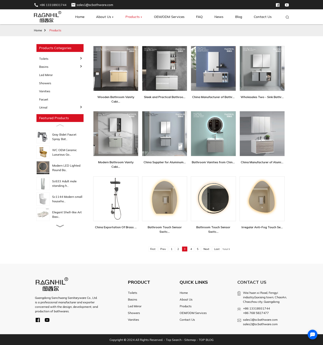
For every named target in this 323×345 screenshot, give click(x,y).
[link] (52, 284)
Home (38, 30)
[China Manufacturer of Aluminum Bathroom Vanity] (262, 133)
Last (216, 249)
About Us (186, 299)
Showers (45, 83)
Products (55, 30)
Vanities (44, 91)
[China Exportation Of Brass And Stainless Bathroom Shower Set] (116, 198)
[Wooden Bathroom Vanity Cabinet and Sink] (116, 68)
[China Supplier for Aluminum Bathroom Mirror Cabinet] (164, 133)
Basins (132, 299)
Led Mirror (46, 75)
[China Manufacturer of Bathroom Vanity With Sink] (213, 68)
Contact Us (187, 319)
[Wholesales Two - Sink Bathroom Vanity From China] (262, 68)
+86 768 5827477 (256, 313)
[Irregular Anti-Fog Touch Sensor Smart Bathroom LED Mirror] (262, 198)
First (152, 249)
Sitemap (190, 340)
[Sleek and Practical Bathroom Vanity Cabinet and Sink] (164, 68)
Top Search (174, 340)
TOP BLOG (206, 340)
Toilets (132, 293)
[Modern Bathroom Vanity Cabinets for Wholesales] (116, 133)
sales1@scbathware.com (260, 319)
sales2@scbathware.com (260, 324)
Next (206, 249)
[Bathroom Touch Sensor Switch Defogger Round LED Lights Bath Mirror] (164, 198)
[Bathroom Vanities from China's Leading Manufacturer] (213, 133)
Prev (163, 249)
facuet (43, 99)
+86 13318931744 (256, 308)
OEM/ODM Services (193, 313)
